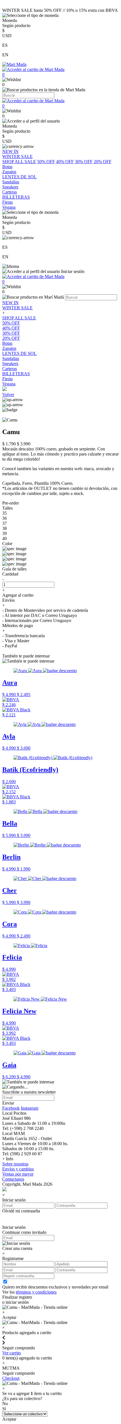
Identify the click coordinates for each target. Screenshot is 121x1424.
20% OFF (102, 161)
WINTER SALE (17, 307)
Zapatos (9, 348)
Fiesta (7, 378)
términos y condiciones (36, 1292)
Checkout (10, 1378)
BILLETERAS (16, 373)
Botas (7, 343)
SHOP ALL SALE (19, 161)
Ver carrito (11, 1352)
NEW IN (10, 302)
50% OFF (46, 161)
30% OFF (84, 161)
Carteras (9, 368)
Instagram (29, 1108)
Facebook (11, 1108)
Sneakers (10, 363)
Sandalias (10, 358)
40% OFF (65, 161)
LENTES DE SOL (19, 353)
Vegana (8, 383)
